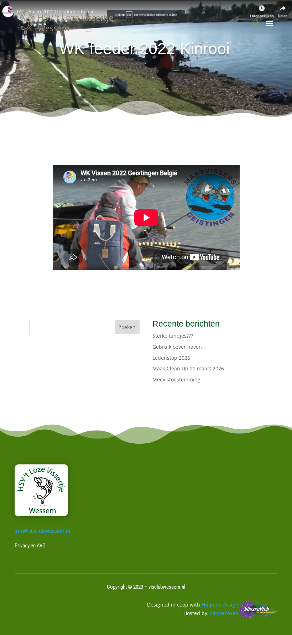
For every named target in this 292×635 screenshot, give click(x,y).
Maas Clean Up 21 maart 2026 (188, 368)
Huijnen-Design (220, 604)
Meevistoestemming (176, 379)
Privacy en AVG (30, 545)
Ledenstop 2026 (171, 357)
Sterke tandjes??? (172, 335)
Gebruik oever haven (177, 346)
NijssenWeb (224, 613)
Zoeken (127, 327)
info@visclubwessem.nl (43, 530)
